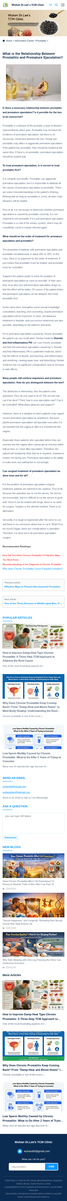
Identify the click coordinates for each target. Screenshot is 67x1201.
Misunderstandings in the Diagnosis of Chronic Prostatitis (32, 564)
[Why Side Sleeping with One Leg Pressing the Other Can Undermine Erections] (33, 944)
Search (56, 4)
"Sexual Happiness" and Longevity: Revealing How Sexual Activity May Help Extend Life (32, 922)
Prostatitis (41, 40)
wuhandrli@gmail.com (14, 786)
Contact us (50, 4)
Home (9, 40)
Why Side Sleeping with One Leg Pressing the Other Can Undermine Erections (32, 961)
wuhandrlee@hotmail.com (16, 792)
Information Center (24, 40)
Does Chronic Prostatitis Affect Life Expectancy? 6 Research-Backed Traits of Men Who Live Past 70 (28, 883)
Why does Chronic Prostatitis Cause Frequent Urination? (33, 568)
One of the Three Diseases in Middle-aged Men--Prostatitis (33, 603)
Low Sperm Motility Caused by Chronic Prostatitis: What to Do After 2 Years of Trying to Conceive (32, 1119)
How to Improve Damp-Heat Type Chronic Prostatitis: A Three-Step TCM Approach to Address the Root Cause (30, 1017)
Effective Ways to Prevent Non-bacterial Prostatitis (32, 586)
